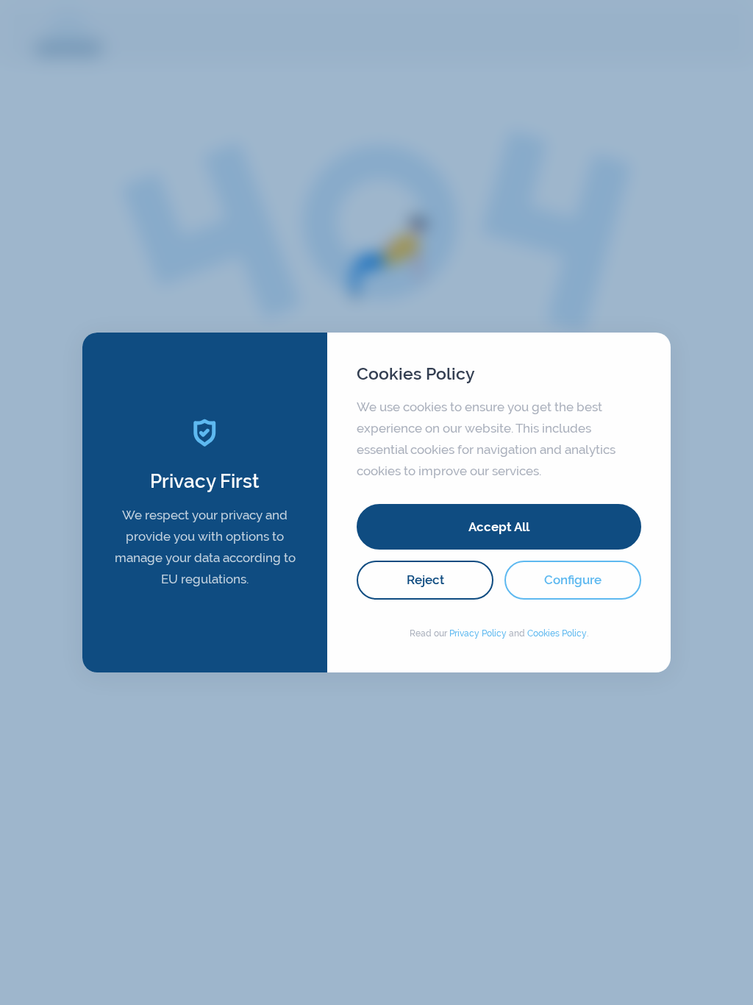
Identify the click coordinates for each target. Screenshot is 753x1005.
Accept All (498, 526)
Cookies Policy (557, 633)
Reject (425, 579)
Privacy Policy (478, 633)
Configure (573, 579)
